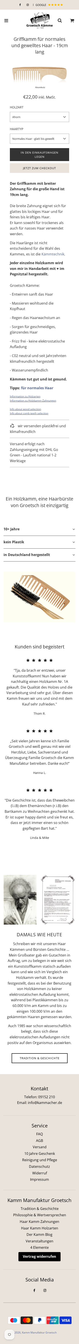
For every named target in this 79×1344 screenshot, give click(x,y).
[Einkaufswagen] (72, 21)
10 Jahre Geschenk (39, 1153)
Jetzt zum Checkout (39, 168)
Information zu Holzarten (25, 396)
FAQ (39, 1134)
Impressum (39, 1179)
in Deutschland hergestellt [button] (27, 554)
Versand (40, 1147)
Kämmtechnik (52, 254)
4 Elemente (39, 1247)
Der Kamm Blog (39, 1234)
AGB (39, 1140)
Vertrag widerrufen (39, 1256)
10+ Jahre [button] (12, 529)
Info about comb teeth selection (29, 413)
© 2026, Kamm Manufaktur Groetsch (34, 1332)
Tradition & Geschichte (39, 1058)
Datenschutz (39, 1166)
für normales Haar (37, 388)
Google (41, 5)
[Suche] (59, 21)
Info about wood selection (25, 409)
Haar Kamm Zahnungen (39, 1221)
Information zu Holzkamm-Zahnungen (33, 400)
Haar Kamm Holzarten (39, 1228)
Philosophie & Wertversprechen (39, 1215)
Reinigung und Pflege (39, 1159)
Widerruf (39, 1173)
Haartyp (16, 129)
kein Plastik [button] (14, 542)
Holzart (16, 107)
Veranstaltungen (39, 1241)
